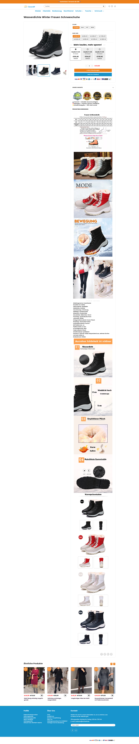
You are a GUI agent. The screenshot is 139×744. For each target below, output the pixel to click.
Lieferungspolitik (28, 716)
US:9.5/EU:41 (94, 39)
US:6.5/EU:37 (93, 36)
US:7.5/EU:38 (102, 36)
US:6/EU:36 (84, 36)
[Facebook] (72, 730)
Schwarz (76, 27)
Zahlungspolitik (28, 721)
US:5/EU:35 (76, 36)
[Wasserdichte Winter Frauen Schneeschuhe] (46, 43)
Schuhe (78, 11)
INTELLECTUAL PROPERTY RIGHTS (33, 723)
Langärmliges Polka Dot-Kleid (57, 698)
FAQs (48, 715)
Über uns (49, 719)
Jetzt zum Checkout (93, 74)
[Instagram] (76, 730)
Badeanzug (57, 11)
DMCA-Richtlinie (28, 719)
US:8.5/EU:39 (77, 39)
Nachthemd (68, 11)
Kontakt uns (50, 716)
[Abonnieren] (113, 725)
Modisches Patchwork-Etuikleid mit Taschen (104, 699)
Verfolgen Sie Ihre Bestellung (55, 723)
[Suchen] (104, 6)
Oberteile (46, 11)
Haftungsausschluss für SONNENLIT (57, 721)
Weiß (92, 27)
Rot (87, 27)
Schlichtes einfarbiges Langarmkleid (31, 699)
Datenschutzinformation (31, 715)
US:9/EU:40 (85, 39)
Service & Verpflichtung (54, 718)
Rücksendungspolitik (30, 718)
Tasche (88, 11)
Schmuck (98, 11)
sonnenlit (38, 740)
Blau (82, 27)
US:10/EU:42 (103, 39)
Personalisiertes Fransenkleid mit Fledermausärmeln (80, 699)
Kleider (38, 11)
